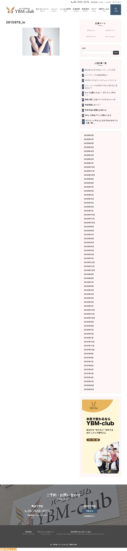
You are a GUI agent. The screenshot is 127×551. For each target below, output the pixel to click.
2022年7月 (89, 330)
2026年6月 (89, 143)
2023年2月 (89, 302)
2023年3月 (89, 298)
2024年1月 (89, 258)
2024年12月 (89, 215)
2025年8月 (89, 183)
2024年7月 (89, 234)
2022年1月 (89, 338)
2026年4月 (89, 151)
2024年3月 (89, 250)
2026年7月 (89, 139)
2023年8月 (89, 278)
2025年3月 (89, 203)
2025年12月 (89, 167)
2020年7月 (89, 381)
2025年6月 (89, 191)
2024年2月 (89, 254)
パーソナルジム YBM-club (67, 544)
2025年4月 (89, 199)
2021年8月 (89, 358)
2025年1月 (89, 211)
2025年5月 (89, 195)
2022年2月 (89, 334)
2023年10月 (89, 270)
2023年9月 (89, 274)
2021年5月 (89, 369)
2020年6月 (89, 385)
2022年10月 (89, 318)
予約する (89, 511)
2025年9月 (89, 179)
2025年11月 (89, 171)
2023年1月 (89, 306)
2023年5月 (89, 290)
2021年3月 (89, 377)
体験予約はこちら (8, 549)
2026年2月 (89, 159)
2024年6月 (89, 238)
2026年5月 (89, 147)
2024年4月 (89, 246)
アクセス (117, 2)
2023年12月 (89, 262)
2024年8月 (89, 230)
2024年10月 (89, 223)
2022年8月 (89, 326)
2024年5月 (89, 242)
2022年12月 (89, 310)
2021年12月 (89, 342)
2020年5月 (89, 389)
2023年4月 (89, 294)
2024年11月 (89, 219)
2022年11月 (89, 314)
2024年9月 (89, 227)
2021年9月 (89, 354)
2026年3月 (89, 155)
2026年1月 (89, 163)
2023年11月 (89, 266)
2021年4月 (89, 373)
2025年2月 (89, 207)
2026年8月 (89, 135)
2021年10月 (89, 350)
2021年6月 (89, 365)
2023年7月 (89, 282)
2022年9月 (89, 322)
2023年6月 (89, 286)
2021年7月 (89, 361)
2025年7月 (89, 187)
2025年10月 (89, 175)
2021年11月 (89, 346)
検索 (84, 48)
